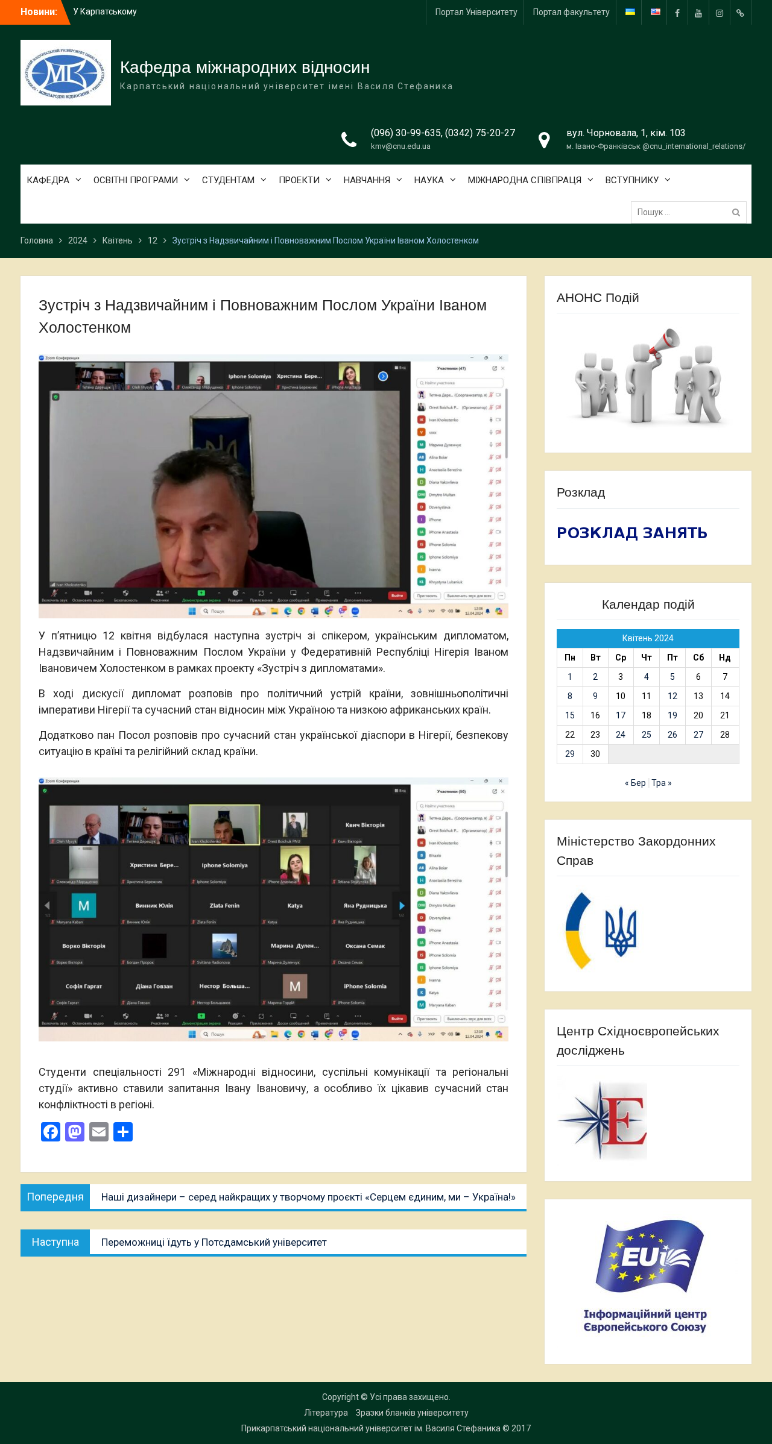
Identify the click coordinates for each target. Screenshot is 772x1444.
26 (672, 734)
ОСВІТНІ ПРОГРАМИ (135, 180)
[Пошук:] (692, 212)
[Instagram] (719, 12)
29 (570, 754)
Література (326, 1412)
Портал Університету (476, 12)
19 (672, 715)
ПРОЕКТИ (299, 180)
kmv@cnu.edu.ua (401, 146)
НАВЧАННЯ (367, 180)
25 (646, 734)
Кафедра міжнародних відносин (245, 67)
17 (620, 715)
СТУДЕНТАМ (228, 180)
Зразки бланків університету (412, 1412)
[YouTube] (698, 12)
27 (698, 734)
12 (672, 696)
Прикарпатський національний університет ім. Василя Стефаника (371, 1428)
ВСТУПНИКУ (632, 180)
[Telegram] (741, 12)
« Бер (635, 783)
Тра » (661, 783)
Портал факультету (571, 12)
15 (570, 715)
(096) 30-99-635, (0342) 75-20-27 (443, 133)
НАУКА (429, 180)
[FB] (677, 12)
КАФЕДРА (48, 180)
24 (620, 734)
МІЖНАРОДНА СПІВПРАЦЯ (524, 180)
